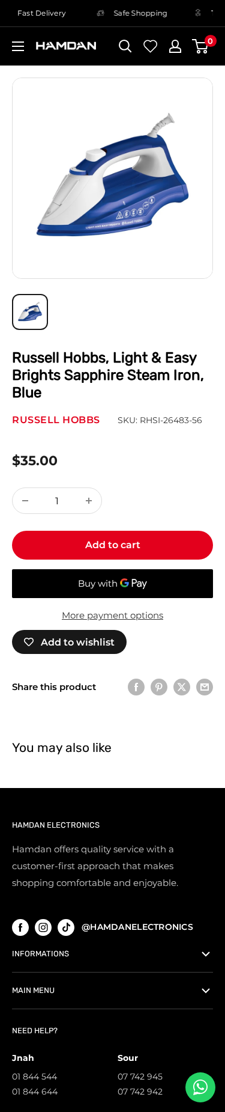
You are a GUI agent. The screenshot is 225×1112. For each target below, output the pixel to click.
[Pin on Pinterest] (159, 686)
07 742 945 (140, 1076)
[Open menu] (18, 46)
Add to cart (112, 545)
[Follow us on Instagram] (43, 927)
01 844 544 (34, 1076)
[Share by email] (204, 686)
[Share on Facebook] (136, 686)
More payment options (112, 615)
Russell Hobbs (56, 420)
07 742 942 (140, 1091)
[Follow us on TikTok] (66, 927)
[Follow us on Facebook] (20, 927)
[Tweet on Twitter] (181, 686)
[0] (200, 46)
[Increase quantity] (88, 500)
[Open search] (125, 46)
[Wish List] (150, 46)
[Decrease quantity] (25, 500)
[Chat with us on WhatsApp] (200, 1087)
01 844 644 (35, 1091)
